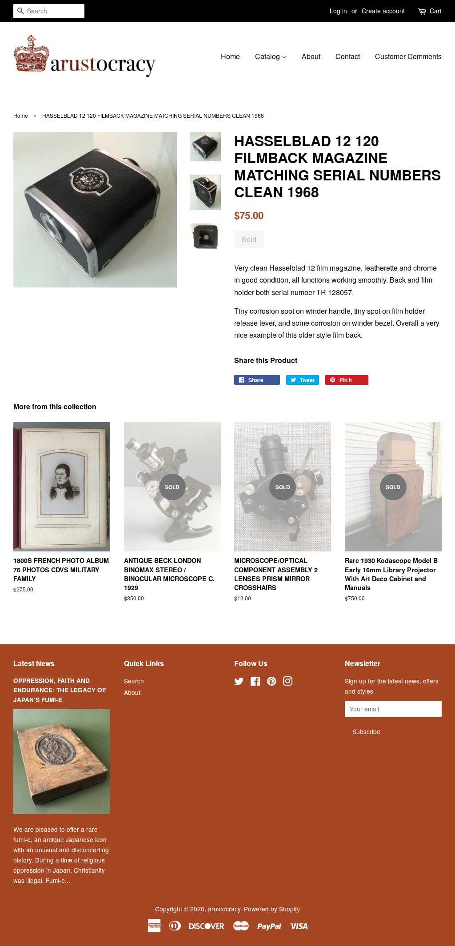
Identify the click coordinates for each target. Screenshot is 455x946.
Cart (436, 10)
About (311, 56)
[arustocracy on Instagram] (287, 682)
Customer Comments (408, 56)
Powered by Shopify (272, 908)
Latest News (34, 663)
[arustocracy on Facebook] (255, 682)
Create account (383, 10)
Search (134, 680)
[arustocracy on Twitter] (239, 682)
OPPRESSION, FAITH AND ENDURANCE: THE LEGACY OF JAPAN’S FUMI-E (59, 690)
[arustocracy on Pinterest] (271, 682)
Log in (338, 10)
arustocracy (224, 908)
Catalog (268, 56)
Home (230, 56)
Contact (347, 56)
